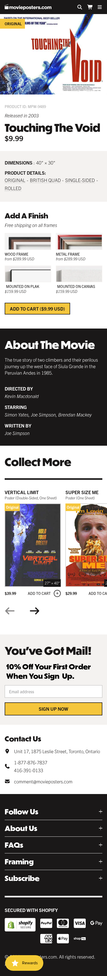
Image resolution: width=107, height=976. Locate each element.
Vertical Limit (22, 492)
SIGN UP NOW (53, 709)
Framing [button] (19, 862)
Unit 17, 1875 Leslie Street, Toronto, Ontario (57, 751)
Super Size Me (81, 492)
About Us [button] (21, 828)
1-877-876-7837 (30, 762)
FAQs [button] (14, 845)
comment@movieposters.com (43, 781)
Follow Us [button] (21, 812)
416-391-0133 (28, 770)
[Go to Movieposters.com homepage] (28, 7)
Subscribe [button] (22, 878)
